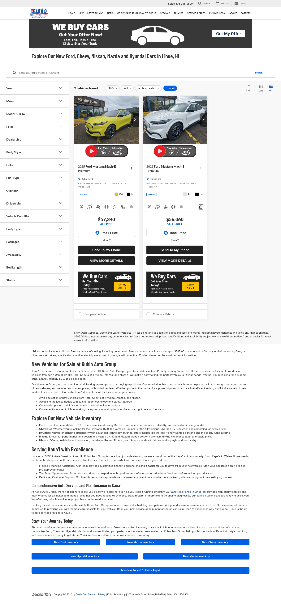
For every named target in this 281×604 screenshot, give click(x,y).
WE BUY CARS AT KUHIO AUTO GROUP (136, 13)
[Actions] (131, 168)
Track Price (109, 232)
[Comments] (200, 206)
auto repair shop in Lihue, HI (188, 491)
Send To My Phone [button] (106, 249)
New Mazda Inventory (140, 542)
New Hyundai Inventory (85, 556)
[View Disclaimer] (131, 207)
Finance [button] (178, 13)
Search (258, 72)
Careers (245, 13)
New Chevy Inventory (215, 542)
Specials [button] (165, 13)
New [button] (81, 13)
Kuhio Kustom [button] (217, 13)
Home (71, 13)
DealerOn (81, 594)
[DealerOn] (41, 594)
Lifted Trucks (95, 13)
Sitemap (92, 594)
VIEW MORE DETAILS (106, 260)
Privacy (102, 594)
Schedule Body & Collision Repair (141, 570)
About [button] (233, 13)
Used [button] (110, 13)
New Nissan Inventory (196, 556)
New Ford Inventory (66, 542)
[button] (135, 120)
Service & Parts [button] (196, 13)
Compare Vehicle (95, 314)
